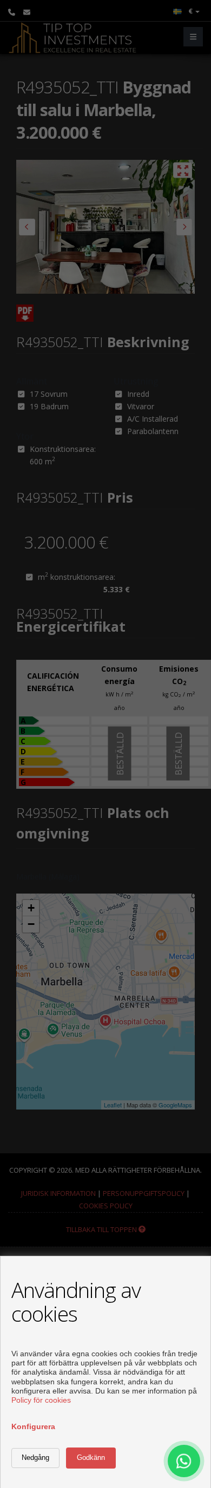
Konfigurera (33, 1426)
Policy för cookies (41, 1400)
